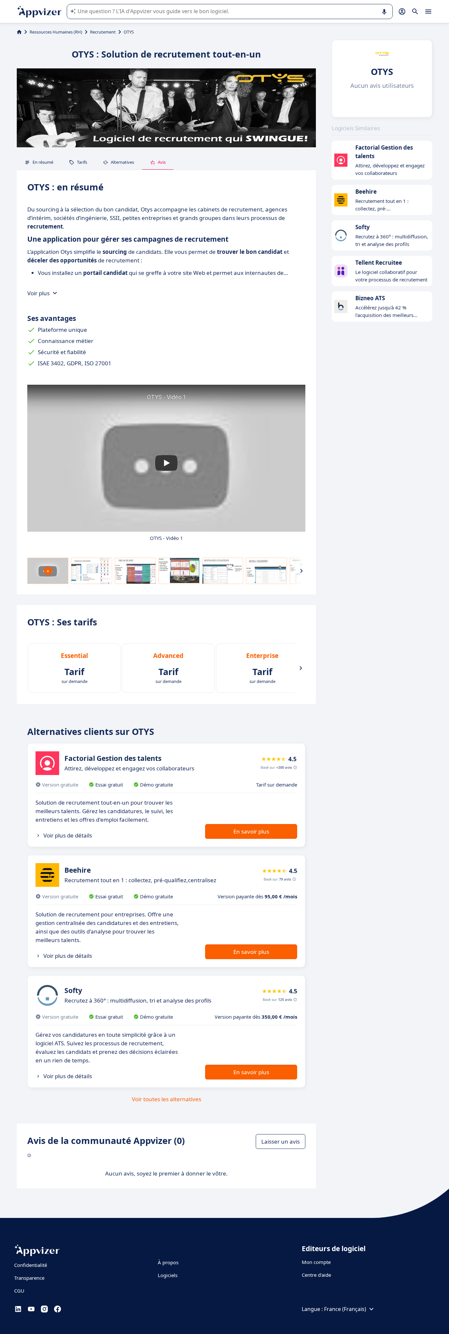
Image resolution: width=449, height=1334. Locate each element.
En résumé (43, 162)
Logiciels (167, 1275)
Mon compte (316, 1262)
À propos (168, 1262)
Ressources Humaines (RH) (56, 32)
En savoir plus (251, 831)
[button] (166, 463)
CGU (19, 1290)
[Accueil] (19, 32)
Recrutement (103, 32)
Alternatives (122, 162)
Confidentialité (30, 1265)
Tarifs (82, 162)
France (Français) (345, 1309)
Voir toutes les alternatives (166, 1099)
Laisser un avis (280, 1141)
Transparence (29, 1277)
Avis (162, 162)
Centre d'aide (316, 1275)
